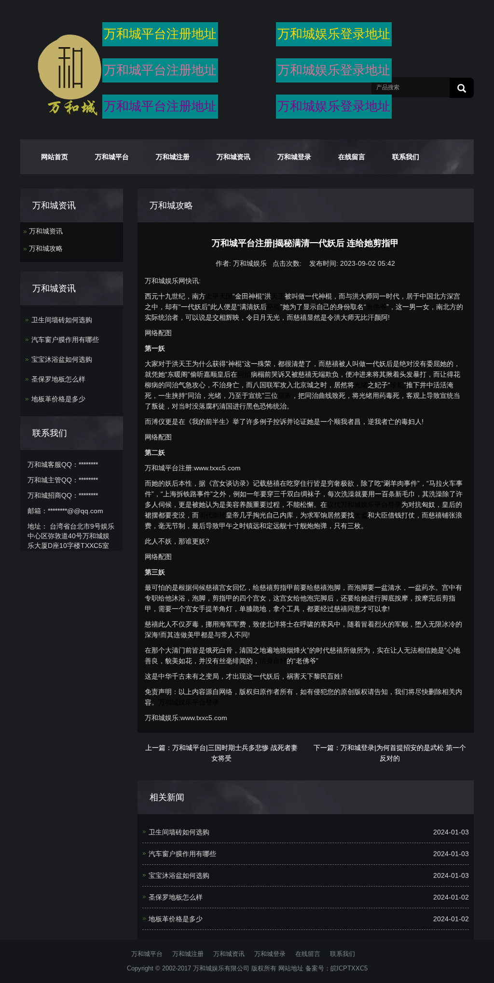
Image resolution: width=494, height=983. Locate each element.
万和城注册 (173, 157)
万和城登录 (294, 157)
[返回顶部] (472, 185)
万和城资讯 (233, 157)
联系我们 (405, 157)
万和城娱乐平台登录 (371, 504)
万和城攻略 (46, 248)
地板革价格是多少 (176, 919)
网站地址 (290, 968)
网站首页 (54, 157)
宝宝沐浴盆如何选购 (179, 875)
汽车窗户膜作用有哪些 (182, 854)
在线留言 (351, 157)
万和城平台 (112, 157)
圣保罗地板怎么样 (176, 897)
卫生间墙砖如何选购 (179, 832)
